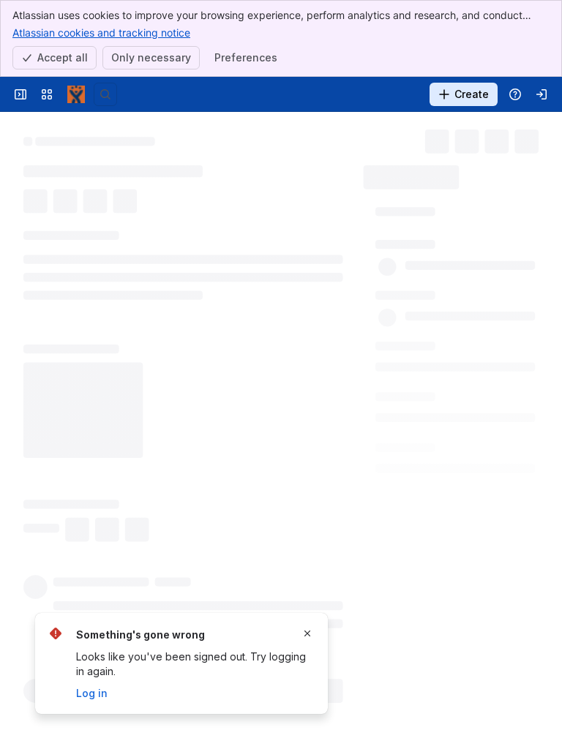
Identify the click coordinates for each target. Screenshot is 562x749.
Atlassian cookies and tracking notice (101, 32)
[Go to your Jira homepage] (76, 94)
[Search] (105, 94)
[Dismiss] (307, 633)
